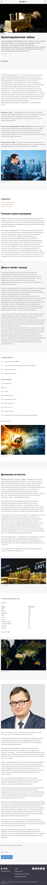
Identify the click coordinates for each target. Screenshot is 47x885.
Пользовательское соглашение (22, 874)
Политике (10, 883)
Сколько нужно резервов (7, 202)
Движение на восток (6, 206)
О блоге (16, 868)
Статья (3, 33)
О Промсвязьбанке (5, 871)
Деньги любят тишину (7, 204)
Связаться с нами (19, 871)
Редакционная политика (20, 876)
